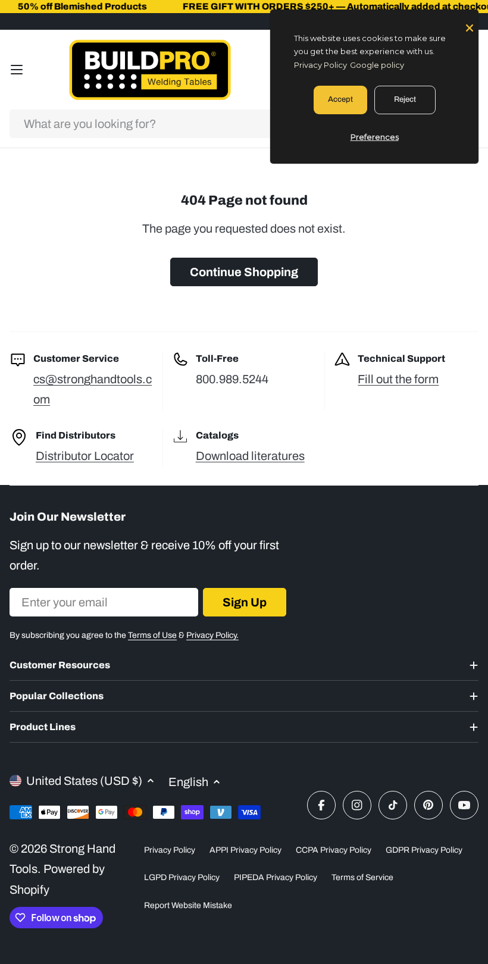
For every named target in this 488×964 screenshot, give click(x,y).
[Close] (470, 26)
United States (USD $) (84, 780)
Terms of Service (362, 877)
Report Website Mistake (188, 905)
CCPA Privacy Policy (333, 850)
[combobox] (244, 123)
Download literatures (250, 455)
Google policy (377, 65)
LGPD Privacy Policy (182, 877)
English (188, 781)
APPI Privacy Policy (245, 850)
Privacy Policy (169, 850)
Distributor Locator (85, 455)
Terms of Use (152, 635)
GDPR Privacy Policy (424, 850)
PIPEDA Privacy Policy (275, 877)
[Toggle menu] (17, 69)
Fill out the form (398, 379)
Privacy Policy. (212, 635)
